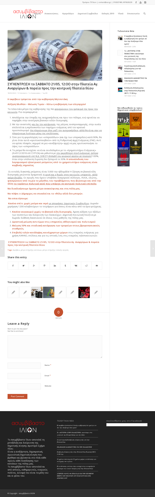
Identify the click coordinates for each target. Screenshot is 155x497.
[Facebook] (136, 2)
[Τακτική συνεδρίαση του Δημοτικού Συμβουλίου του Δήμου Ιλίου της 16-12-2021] (96, 292)
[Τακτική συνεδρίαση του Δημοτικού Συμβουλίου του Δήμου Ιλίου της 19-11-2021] (72, 292)
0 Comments (22, 93)
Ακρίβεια (16, 250)
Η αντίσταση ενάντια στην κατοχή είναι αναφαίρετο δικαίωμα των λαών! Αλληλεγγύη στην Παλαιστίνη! (76, 467)
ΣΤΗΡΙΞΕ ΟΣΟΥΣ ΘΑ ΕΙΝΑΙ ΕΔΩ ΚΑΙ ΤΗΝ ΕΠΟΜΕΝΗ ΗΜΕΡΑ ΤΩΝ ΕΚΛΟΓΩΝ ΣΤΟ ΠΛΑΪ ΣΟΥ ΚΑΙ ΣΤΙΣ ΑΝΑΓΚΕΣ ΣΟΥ (75, 475)
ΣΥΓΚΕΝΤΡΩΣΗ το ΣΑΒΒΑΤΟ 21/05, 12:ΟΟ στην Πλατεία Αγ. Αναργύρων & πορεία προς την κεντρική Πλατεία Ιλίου (53, 86)
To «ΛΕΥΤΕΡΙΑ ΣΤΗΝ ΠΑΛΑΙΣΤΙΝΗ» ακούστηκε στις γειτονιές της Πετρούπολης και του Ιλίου (74, 433)
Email (48, 375)
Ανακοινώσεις (36, 93)
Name (48, 365)
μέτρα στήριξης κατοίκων (31, 250)
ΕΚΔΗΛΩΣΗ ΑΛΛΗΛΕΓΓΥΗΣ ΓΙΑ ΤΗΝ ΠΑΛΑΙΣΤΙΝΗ (74, 447)
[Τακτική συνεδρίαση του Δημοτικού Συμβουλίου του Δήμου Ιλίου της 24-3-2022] (60, 292)
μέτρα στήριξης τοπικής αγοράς (55, 250)
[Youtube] (140, 2)
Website (48, 386)
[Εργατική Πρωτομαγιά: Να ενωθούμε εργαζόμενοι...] (2, 248)
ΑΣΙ (46, 93)
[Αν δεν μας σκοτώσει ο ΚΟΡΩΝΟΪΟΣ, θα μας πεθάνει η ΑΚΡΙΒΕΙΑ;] (84, 292)
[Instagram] (145, 2)
